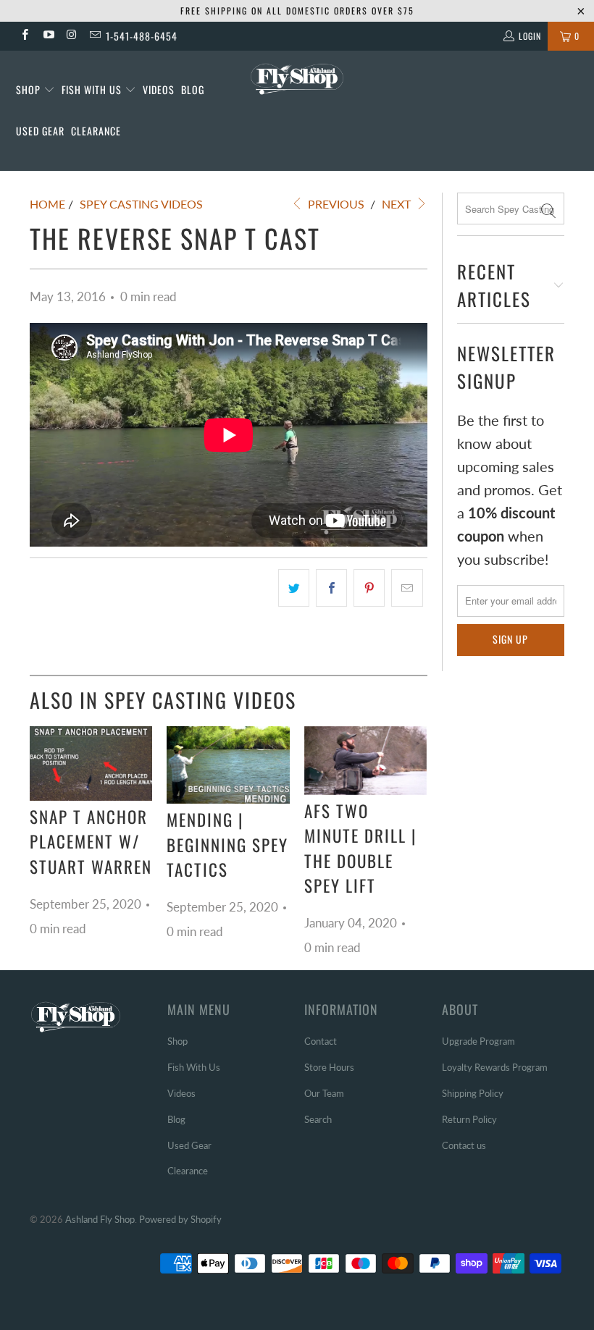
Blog (192, 89)
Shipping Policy (472, 1093)
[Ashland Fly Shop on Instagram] (71, 35)
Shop (28, 89)
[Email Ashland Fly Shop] (94, 35)
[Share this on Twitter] (293, 588)
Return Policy (469, 1119)
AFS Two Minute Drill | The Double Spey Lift (360, 848)
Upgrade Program (478, 1041)
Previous (334, 204)
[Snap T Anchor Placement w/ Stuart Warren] (91, 763)
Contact (320, 1041)
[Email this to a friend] (406, 588)
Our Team (324, 1093)
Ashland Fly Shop (100, 1219)
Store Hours (329, 1067)
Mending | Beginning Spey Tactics (227, 844)
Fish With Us (93, 89)
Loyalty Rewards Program (495, 1067)
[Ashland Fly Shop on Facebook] (24, 35)
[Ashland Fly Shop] (296, 78)
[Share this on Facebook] (331, 588)
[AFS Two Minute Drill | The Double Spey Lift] (365, 760)
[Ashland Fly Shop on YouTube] (47, 35)
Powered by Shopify (180, 1219)
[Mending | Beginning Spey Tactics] (228, 765)
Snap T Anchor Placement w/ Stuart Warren (91, 841)
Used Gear (40, 130)
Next (398, 204)
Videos (159, 89)
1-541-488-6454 (141, 35)
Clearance (96, 130)
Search (318, 1119)
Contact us (464, 1145)
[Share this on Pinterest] (369, 588)
